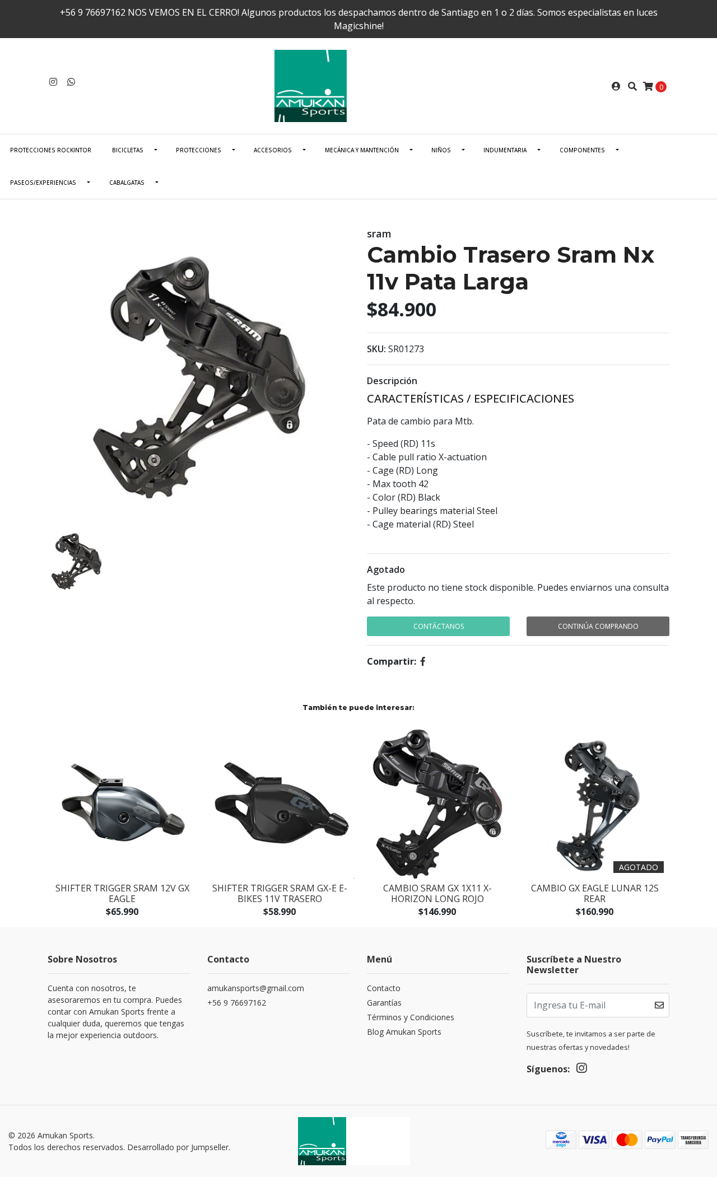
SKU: (376, 349)
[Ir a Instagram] (53, 82)
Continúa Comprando (598, 626)
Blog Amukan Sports (404, 1031)
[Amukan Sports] (358, 85)
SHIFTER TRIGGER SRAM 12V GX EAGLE (122, 893)
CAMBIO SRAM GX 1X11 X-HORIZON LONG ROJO (437, 893)
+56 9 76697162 (236, 1002)
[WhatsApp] (71, 82)
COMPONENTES (582, 150)
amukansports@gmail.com (255, 988)
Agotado (386, 569)
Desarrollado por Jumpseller (178, 1147)
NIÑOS (441, 150)
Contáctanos (438, 626)
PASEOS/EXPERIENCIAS (43, 182)
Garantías (384, 1002)
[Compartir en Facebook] (423, 661)
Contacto (384, 988)
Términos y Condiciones (410, 1017)
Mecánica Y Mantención (362, 150)
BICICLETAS (127, 150)
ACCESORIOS (273, 150)
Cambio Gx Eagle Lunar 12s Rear (595, 893)
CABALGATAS (127, 182)
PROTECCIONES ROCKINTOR (50, 150)
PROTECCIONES (198, 150)
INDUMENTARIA (505, 150)
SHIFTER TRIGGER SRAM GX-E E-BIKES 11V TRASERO (279, 893)
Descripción (392, 381)
